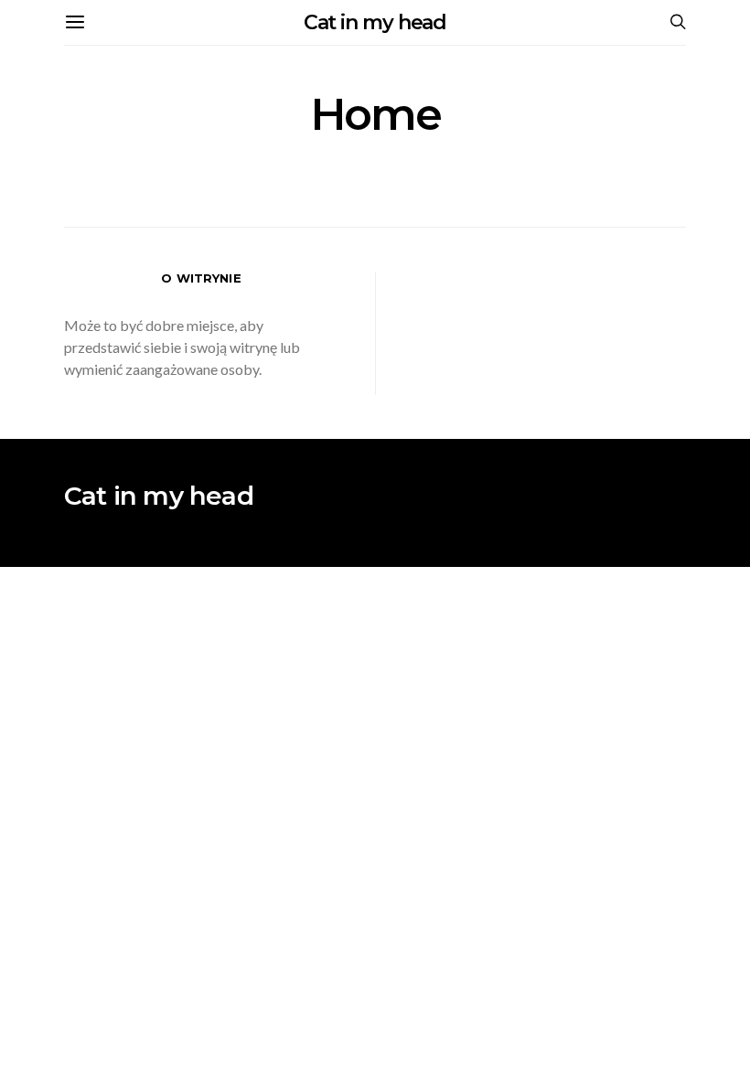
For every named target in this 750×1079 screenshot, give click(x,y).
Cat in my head (375, 22)
